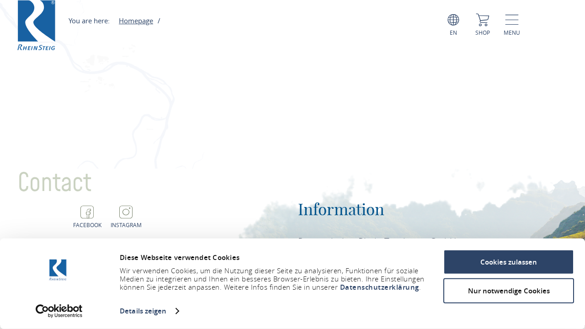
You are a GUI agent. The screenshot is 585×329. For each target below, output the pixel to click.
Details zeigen (143, 311)
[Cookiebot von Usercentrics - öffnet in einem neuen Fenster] (59, 311)
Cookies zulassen (508, 262)
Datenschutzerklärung (379, 287)
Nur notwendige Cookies (509, 290)
